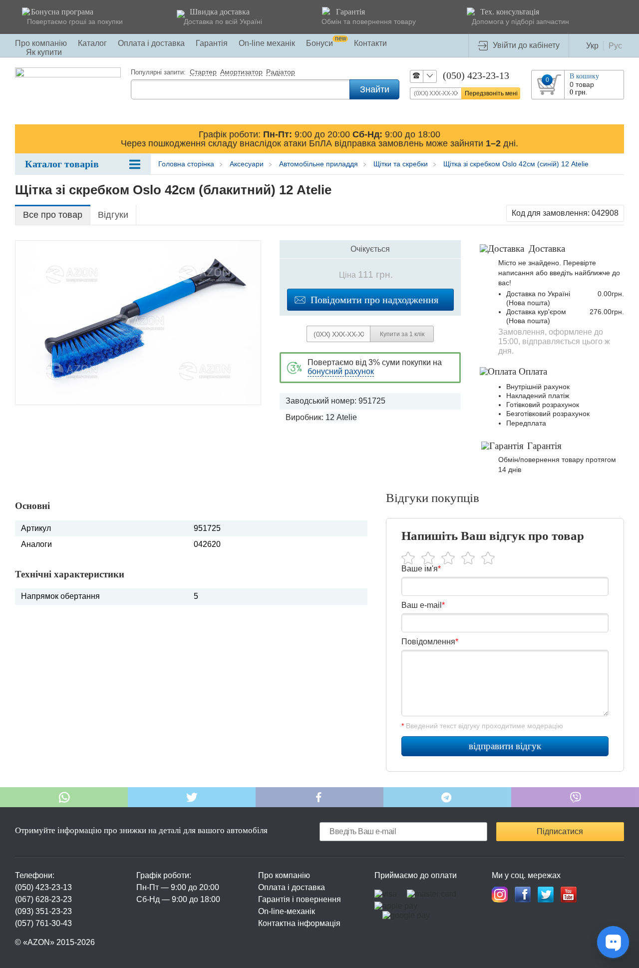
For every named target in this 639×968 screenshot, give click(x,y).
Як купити (44, 52)
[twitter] (546, 895)
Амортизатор (241, 72)
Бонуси (326, 43)
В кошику (584, 76)
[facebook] (523, 895)
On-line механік (267, 43)
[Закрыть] (615, 138)
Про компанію (41, 43)
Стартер (203, 72)
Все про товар (52, 215)
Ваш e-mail (423, 605)
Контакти (370, 43)
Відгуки (113, 215)
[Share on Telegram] (447, 797)
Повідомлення (429, 641)
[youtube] (569, 895)
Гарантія (212, 43)
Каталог (92, 43)
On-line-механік (286, 911)
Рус (615, 45)
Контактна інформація (299, 923)
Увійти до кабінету (526, 45)
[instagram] (500, 895)
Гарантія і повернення (299, 899)
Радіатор (280, 72)
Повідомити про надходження (374, 299)
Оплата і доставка (151, 43)
